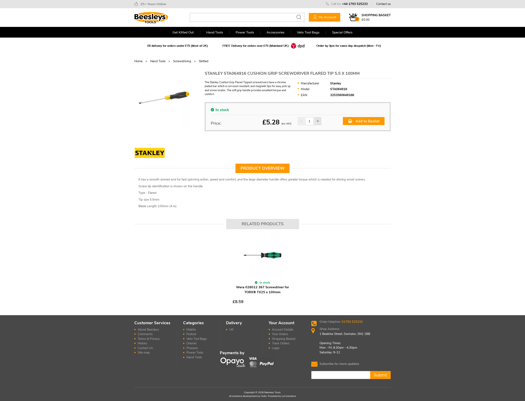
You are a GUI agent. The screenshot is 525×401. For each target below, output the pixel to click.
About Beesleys (148, 329)
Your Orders (280, 334)
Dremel (191, 343)
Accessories (275, 32)
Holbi (264, 396)
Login (276, 348)
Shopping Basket (284, 339)
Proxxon (192, 348)
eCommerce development (243, 396)
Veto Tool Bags (308, 32)
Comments (145, 334)
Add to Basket (366, 121)
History (142, 343)
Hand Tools (214, 32)
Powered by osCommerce (282, 396)
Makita (191, 329)
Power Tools (245, 32)
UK (231, 329)
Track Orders (280, 343)
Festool (191, 334)
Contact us (383, 4)
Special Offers (342, 32)
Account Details (282, 329)
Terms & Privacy (149, 339)
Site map (144, 352)
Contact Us (145, 348)
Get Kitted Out (183, 32)
